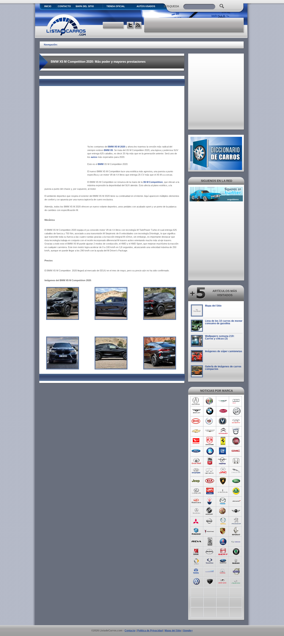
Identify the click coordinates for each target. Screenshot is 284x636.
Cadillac (209, 421)
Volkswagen (196, 581)
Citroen (223, 431)
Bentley (196, 411)
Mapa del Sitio (213, 305)
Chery (236, 421)
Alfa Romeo (209, 401)
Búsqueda (171, 6)
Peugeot (236, 521)
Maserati (209, 501)
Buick (236, 411)
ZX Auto (236, 581)
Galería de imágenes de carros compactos (223, 367)
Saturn (196, 551)
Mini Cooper (236, 511)
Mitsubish (196, 521)
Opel (223, 521)
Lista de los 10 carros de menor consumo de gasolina (223, 322)
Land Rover (236, 481)
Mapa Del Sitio (85, 6)
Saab (223, 541)
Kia (209, 481)
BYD (196, 421)
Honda (236, 461)
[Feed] (138, 26)
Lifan (209, 491)
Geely (209, 451)
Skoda (236, 551)
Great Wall (196, 461)
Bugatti (223, 411)
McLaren (236, 501)
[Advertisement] (194, 25)
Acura (196, 401)
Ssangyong (209, 561)
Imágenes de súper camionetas (223, 351)
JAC (223, 471)
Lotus (236, 491)
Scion (209, 551)
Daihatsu (196, 441)
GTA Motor (209, 461)
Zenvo (209, 581)
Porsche (223, 531)
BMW (209, 411)
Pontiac (209, 531)
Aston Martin (223, 401)
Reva (196, 541)
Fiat (236, 441)
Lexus (196, 491)
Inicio (47, 6)
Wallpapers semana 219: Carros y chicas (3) (219, 337)
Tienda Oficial (115, 6)
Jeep (196, 481)
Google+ (188, 630)
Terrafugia (209, 571)
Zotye (223, 581)
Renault (236, 531)
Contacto (64, 6)
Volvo (236, 571)
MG (223, 511)
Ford (196, 451)
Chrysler (209, 431)
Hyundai (196, 471)
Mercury (209, 511)
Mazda (223, 501)
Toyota (223, 571)
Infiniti (209, 471)
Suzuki (236, 561)
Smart (196, 561)
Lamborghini (223, 481)
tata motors (196, 571)
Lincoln (223, 491)
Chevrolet (196, 431)
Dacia (236, 431)
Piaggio (196, 531)
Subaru (223, 561)
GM (223, 451)
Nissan (209, 521)
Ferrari (223, 441)
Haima (223, 461)
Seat (223, 551)
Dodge (209, 441)
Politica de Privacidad (150, 630)
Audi (236, 401)
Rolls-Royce (209, 541)
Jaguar (236, 471)
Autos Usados (146, 6)
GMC (236, 451)
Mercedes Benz (196, 511)
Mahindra (196, 501)
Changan (223, 421)
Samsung (236, 541)
